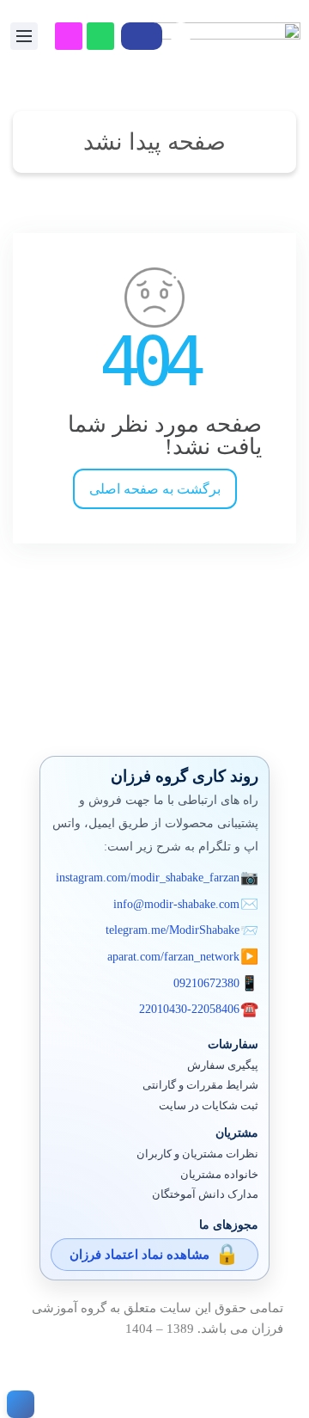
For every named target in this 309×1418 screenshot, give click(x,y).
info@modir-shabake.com (176, 904)
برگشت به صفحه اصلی (155, 489)
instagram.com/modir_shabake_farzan (147, 877)
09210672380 (206, 983)
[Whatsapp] (100, 36)
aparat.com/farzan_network (173, 956)
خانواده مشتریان (219, 1175)
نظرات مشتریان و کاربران (197, 1154)
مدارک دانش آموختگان (205, 1194)
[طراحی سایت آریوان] (17, 1404)
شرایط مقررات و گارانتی (200, 1085)
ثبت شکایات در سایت (208, 1106)
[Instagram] (68, 36)
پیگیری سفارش (222, 1065)
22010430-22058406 (189, 1009)
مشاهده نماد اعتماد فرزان (139, 1254)
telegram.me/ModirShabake (172, 930)
